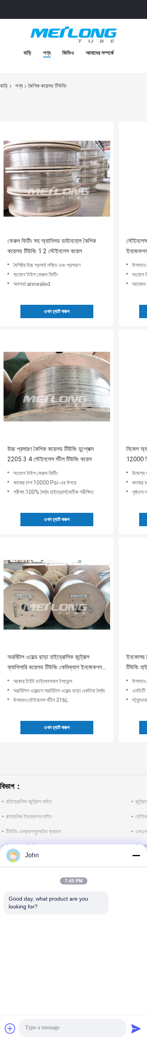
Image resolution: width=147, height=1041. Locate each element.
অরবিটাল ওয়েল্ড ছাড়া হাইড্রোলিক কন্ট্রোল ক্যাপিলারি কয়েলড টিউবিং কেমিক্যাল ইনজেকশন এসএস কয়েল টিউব (54, 663)
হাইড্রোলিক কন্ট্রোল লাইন (28, 801)
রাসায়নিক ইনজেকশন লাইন (29, 816)
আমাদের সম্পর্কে (100, 53)
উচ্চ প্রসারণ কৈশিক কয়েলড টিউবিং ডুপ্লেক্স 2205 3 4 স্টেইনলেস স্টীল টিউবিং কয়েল (50, 454)
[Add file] (10, 1028)
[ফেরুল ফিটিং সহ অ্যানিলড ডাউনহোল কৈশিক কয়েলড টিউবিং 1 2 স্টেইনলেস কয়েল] (57, 178)
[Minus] (136, 855)
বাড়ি (27, 53)
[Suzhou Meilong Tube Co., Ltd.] (74, 34)
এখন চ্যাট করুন (57, 311)
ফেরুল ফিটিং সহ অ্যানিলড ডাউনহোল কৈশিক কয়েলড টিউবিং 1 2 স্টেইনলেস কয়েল (51, 246)
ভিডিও (68, 53)
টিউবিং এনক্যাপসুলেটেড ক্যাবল (33, 831)
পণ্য (47, 53)
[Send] (136, 1028)
